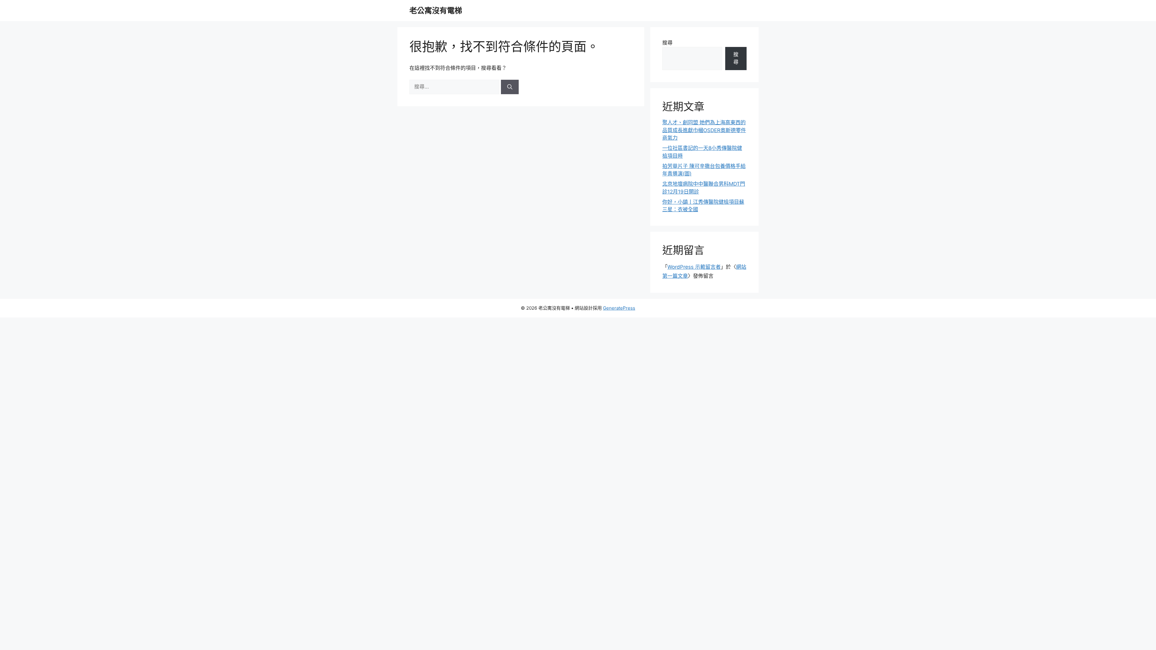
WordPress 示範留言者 (694, 267)
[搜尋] (510, 87)
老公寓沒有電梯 (435, 10)
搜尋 (667, 43)
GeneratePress (619, 308)
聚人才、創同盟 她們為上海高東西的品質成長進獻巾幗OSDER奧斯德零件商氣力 (704, 130)
